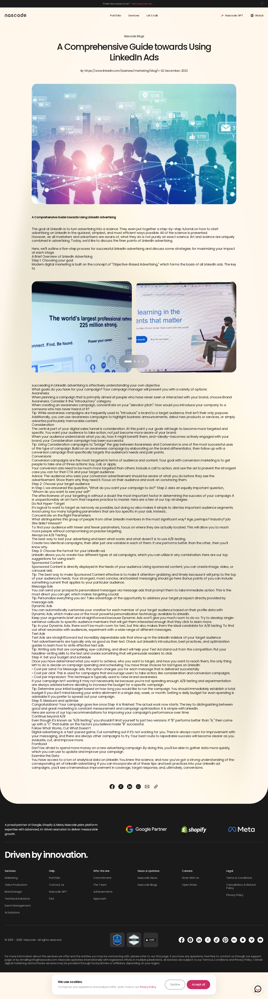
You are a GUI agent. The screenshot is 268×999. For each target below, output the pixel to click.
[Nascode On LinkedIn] (199, 940)
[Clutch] (134, 940)
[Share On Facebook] (112, 786)
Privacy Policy (148, 987)
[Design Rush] (117, 940)
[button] (128, 361)
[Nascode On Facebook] (182, 940)
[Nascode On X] (208, 940)
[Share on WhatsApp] (138, 786)
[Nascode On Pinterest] (225, 940)
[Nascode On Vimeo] (252, 940)
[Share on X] (120, 786)
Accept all (198, 984)
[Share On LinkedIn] (129, 786)
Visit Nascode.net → (143, 3)
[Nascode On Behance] (234, 940)
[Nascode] (16, 15)
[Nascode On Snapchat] (243, 940)
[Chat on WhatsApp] (258, 989)
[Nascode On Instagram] (190, 940)
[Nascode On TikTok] (217, 940)
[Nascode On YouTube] (260, 940)
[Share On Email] (147, 786)
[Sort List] (150, 940)
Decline (175, 984)
